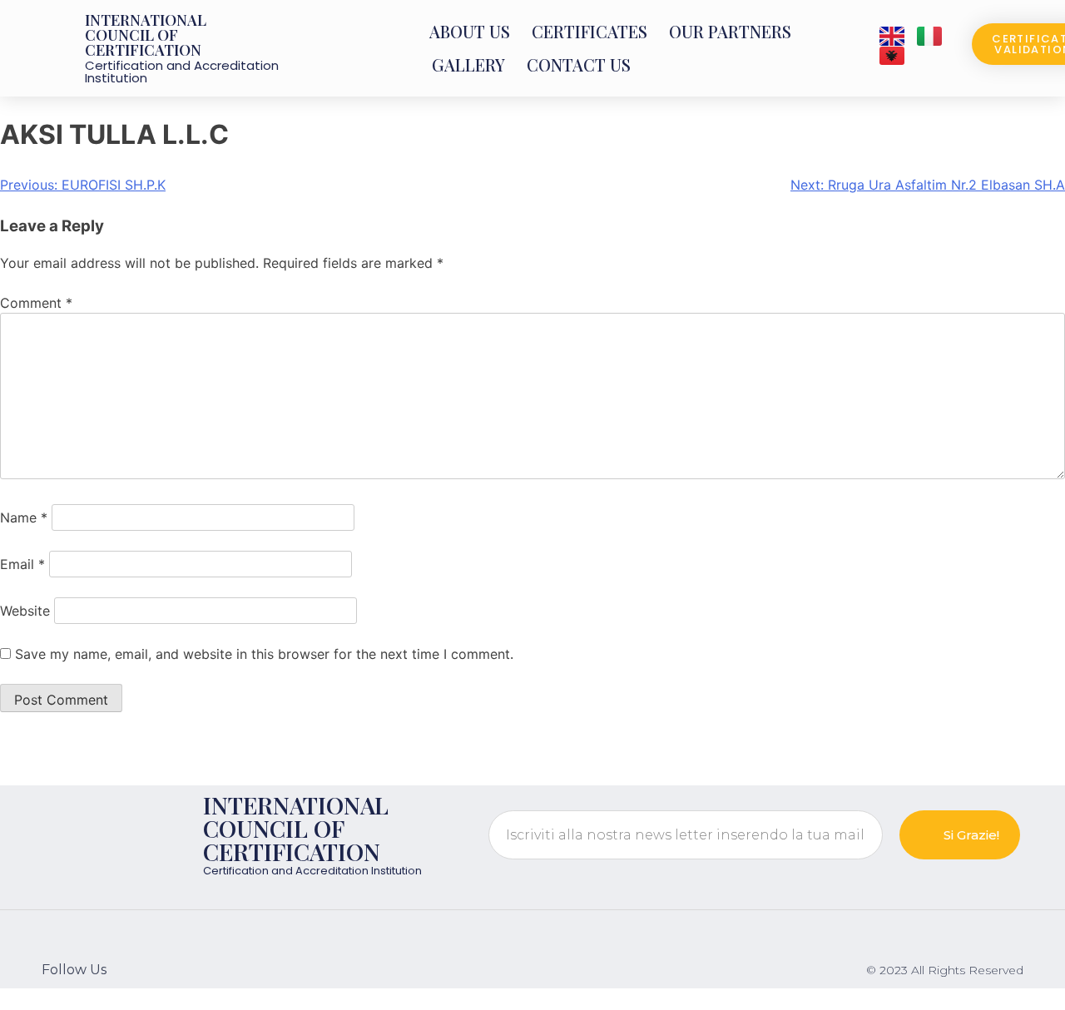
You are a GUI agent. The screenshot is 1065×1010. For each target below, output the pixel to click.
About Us (469, 31)
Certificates (589, 31)
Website (25, 610)
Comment (36, 303)
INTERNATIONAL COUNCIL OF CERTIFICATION (145, 35)
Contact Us (579, 64)
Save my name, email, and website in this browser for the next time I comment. (264, 654)
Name (23, 517)
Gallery (468, 64)
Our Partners (730, 31)
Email (22, 564)
